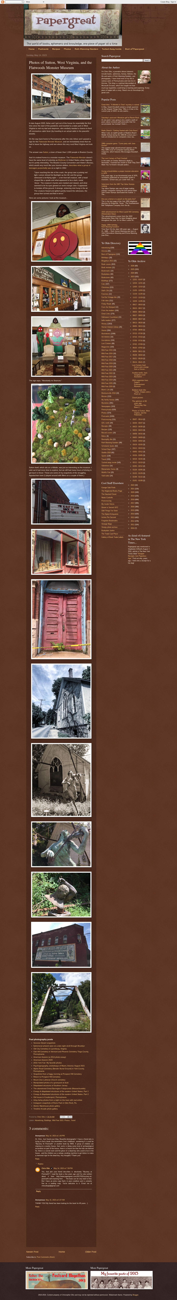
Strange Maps (106, 524)
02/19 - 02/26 (138, 459)
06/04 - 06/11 (138, 351)
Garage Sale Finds (108, 488)
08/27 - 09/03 (138, 315)
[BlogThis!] (63, 1117)
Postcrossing (106, 419)
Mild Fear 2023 (57, 1120)
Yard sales (105, 476)
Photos (67, 49)
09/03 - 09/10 (138, 312)
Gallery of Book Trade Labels (112, 537)
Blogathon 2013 (107, 261)
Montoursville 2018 (108, 393)
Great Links (105, 314)
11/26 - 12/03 (138, 290)
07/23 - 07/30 (138, 333)
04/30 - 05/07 (138, 423)
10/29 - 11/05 (138, 301)
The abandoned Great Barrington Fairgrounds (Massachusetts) (59, 1089)
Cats (103, 284)
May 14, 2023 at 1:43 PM (55, 1136)
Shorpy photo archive (109, 527)
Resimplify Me (106, 439)
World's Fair (105, 472)
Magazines (105, 347)
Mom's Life (105, 390)
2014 (133, 514)
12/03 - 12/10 (138, 287)
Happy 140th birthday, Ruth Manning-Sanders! (110, 226)
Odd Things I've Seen (109, 511)
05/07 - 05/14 (138, 419)
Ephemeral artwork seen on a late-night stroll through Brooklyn (59, 1046)
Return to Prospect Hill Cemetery (46, 1077)
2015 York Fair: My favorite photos (47, 1063)
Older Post (90, 1251)
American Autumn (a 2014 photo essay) (49, 1057)
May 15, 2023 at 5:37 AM (55, 1200)
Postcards (43, 49)
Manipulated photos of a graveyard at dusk (51, 1083)
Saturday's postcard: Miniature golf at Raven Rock (120, 118)
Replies (40, 1164)
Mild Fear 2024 (107, 380)
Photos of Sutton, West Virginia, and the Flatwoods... (141, 413)
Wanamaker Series (108, 469)
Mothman (62, 160)
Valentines (105, 466)
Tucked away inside (108, 462)
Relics (103, 436)
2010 (133, 528)
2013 (133, 517)
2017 (133, 503)
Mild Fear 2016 (107, 353)
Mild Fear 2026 (107, 386)
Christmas (105, 287)
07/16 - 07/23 (138, 337)
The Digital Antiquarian (109, 514)
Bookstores (105, 277)
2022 (133, 485)
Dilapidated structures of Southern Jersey (50, 1086)
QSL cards (105, 423)
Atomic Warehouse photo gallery (46, 1106)
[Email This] (61, 1117)
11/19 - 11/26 (138, 294)
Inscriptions (105, 340)
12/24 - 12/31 (138, 283)
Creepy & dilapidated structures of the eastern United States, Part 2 (61, 1094)
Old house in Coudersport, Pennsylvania (49, 1097)
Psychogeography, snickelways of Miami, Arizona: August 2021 (59, 1066)
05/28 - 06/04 (138, 355)
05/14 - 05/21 (138, 362)
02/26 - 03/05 (138, 455)
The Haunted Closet (108, 494)
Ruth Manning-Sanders (86, 49)
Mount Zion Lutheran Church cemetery (49, 1080)
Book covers (106, 264)
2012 (133, 521)
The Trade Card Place (109, 534)
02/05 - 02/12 (138, 466)
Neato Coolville (107, 498)
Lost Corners (106, 343)
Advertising (39, 1120)
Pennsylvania (106, 410)
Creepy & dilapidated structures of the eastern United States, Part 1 (61, 1091)
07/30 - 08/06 (138, 330)
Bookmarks (105, 271)
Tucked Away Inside (111, 49)
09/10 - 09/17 (138, 308)
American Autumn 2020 (43, 1060)
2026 (133, 266)
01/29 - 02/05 (138, 470)
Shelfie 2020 (106, 453)
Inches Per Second (108, 517)
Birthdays (105, 258)
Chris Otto (41, 1117)
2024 (133, 273)
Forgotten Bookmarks (109, 521)
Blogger (135, 1295)
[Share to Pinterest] (71, 1117)
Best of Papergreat (134, 49)
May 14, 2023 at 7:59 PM (63, 1168)
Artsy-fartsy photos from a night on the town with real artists (57, 1100)
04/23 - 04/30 (138, 427)
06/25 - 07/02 (138, 348)
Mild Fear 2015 (107, 350)
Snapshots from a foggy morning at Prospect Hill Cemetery (57, 1074)
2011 (133, 525)
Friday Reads (106, 304)
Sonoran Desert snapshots (44, 1043)
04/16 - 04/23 (138, 430)
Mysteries (105, 403)
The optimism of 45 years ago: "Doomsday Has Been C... (139, 404)
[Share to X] (66, 1117)
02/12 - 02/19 (138, 462)
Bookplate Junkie (107, 531)
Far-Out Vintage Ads (109, 297)
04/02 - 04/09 (138, 437)
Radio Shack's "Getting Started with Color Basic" (119, 130)
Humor (103, 330)
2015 (133, 510)
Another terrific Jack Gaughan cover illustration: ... (139, 375)
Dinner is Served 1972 (109, 507)
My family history (107, 400)
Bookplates (105, 274)
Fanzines (104, 294)
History (104, 324)
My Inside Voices (107, 504)
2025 (133, 269)
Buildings (47, 1120)
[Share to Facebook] (68, 1117)
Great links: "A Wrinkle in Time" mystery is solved (120, 105)
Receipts (104, 426)
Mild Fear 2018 (107, 360)
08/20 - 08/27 (138, 319)
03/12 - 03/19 (138, 448)
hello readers (106, 320)
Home (31, 49)
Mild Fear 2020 (107, 367)
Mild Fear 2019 (107, 363)
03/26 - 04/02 (138, 441)
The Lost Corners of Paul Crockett (114, 158)
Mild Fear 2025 (107, 383)
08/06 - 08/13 (138, 326)
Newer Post (32, 1251)
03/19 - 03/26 (138, 445)
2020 (133, 492)
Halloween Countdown (109, 317)
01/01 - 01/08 (138, 480)
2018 (133, 499)
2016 (133, 507)
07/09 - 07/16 (138, 341)
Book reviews (106, 267)
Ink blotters (105, 337)
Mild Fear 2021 (107, 370)
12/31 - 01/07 (138, 280)
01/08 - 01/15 (138, 477)
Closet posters (137, 398)
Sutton (45, 152)
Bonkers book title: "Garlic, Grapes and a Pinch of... (141, 392)
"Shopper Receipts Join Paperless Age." (137, 556)
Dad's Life (105, 291)
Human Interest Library (110, 327)
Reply (37, 1159)
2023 (133, 277)
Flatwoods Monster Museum (50, 142)
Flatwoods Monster (78, 158)
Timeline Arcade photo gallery (45, 1109)
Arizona (104, 251)
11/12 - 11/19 (138, 297)
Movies (104, 396)
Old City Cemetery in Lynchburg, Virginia (50, 1049)
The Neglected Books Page (111, 491)
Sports (103, 456)
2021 (133, 489)
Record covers (106, 433)
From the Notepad (108, 307)
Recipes (56, 49)
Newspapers (106, 406)
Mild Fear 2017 (107, 357)
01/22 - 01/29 (138, 473)
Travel (73, 1120)
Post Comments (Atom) (46, 1257)
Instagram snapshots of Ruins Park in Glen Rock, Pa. (55, 1103)
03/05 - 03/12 (138, 452)
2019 (133, 496)
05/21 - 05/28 (138, 358)
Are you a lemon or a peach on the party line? (118, 199)
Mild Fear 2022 (107, 373)
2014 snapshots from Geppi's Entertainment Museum (140, 383)
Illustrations (105, 334)
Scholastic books (107, 446)
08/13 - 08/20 (138, 323)
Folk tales (105, 301)
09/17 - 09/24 (138, 305)
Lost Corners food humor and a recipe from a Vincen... (140, 367)
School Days (106, 449)
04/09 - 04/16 (138, 434)
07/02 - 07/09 (138, 344)
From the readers (107, 310)
